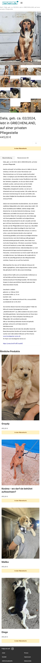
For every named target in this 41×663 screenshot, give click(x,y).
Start (1, 7)
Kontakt (4, 657)
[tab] (23, 158)
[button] (21, 2)
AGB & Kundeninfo (7, 661)
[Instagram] (12, 648)
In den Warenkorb (20, 148)
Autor (3, 653)
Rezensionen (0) (23, 158)
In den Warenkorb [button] (21, 432)
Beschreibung (7, 158)
